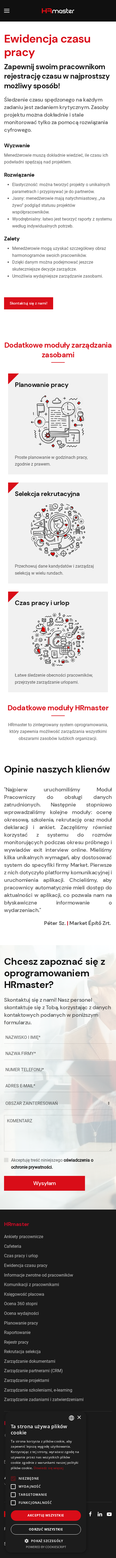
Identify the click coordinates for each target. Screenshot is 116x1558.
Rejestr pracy (16, 1342)
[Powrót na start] (58, 11)
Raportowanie (17, 1332)
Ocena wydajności (21, 1313)
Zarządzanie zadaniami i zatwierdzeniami (44, 1399)
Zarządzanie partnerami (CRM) (33, 1370)
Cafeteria (12, 1246)
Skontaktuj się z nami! (28, 303)
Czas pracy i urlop (21, 1255)
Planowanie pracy (21, 1323)
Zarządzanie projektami (26, 1380)
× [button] (79, 1418)
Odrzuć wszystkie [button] (46, 1529)
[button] (6, 11)
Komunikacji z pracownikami (31, 1284)
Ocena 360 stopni (20, 1303)
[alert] (45, 1482)
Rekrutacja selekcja (22, 1351)
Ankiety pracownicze (23, 1236)
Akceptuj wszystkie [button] (46, 1515)
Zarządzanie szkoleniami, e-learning (38, 1390)
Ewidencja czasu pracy (25, 1265)
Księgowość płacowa (24, 1294)
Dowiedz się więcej (48, 1468)
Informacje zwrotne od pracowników (38, 1275)
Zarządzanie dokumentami (29, 1361)
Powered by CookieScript (46, 1547)
